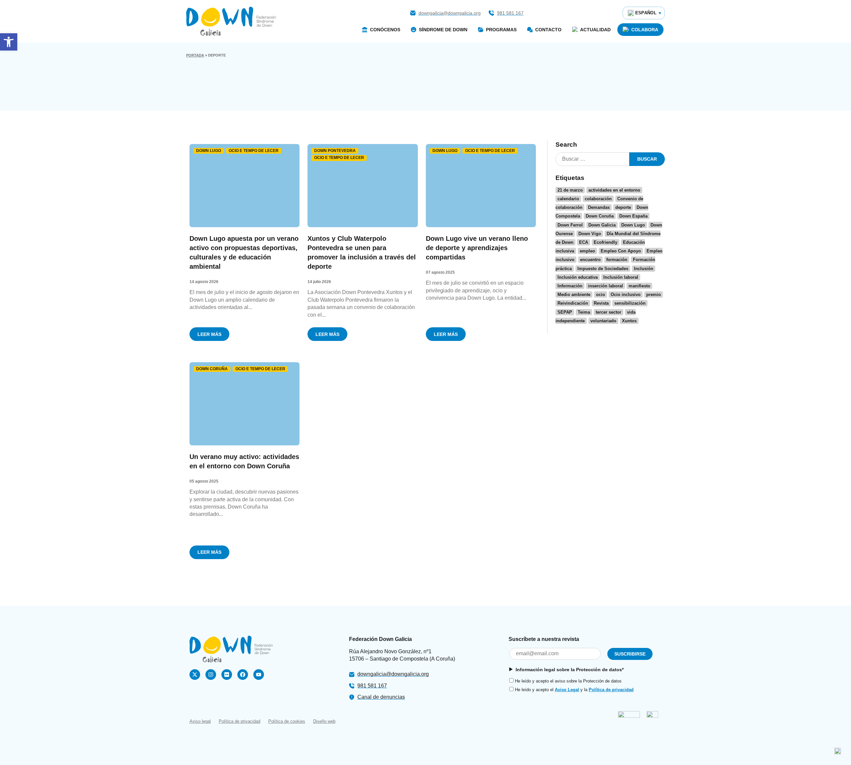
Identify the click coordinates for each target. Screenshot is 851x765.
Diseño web (324, 721)
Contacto (548, 29)
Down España (633, 216)
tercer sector (608, 312)
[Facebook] (242, 674)
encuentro (590, 259)
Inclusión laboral (620, 277)
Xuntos (629, 320)
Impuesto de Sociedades (602, 268)
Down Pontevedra (335, 150)
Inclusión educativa (577, 277)
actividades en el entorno (614, 190)
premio (653, 294)
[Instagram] (210, 674)
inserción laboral (605, 285)
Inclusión (643, 268)
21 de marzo (570, 190)
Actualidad (595, 29)
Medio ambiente (573, 294)
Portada (195, 55)
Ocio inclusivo (626, 294)
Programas (501, 29)
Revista (601, 303)
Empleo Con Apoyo (621, 250)
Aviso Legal (567, 689)
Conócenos (385, 29)
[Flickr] (226, 674)
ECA (583, 242)
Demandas (599, 207)
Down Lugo (208, 150)
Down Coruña (212, 369)
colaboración (598, 198)
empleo (587, 250)
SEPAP (564, 312)
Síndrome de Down (443, 29)
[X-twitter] (194, 674)
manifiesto (639, 285)
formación (616, 259)
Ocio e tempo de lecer (254, 150)
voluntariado (603, 320)
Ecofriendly (605, 242)
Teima (584, 312)
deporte (623, 207)
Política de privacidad (611, 689)
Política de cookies (286, 721)
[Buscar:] (592, 159)
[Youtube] (258, 674)
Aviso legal (200, 721)
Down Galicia (602, 225)
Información (569, 285)
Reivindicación (572, 303)
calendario (568, 198)
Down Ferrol (570, 225)
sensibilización (630, 303)
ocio (600, 294)
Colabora (644, 29)
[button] (8, 42)
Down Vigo (589, 233)
